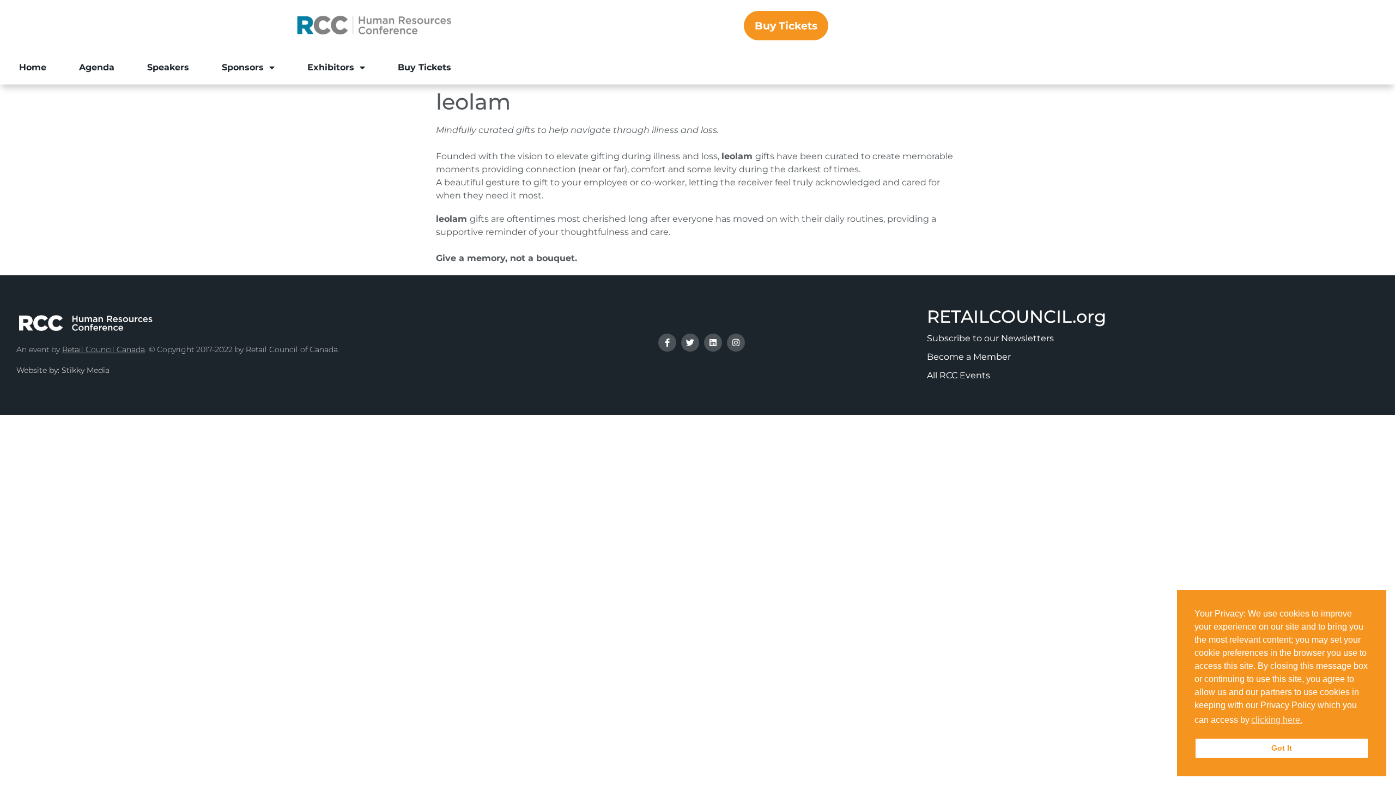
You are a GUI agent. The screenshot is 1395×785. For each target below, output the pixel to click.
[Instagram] (736, 343)
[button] (1307, 721)
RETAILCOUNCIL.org (1016, 316)
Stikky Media (86, 370)
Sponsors (243, 67)
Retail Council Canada (103, 349)
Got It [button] (1281, 748)
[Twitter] (690, 343)
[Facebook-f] (667, 343)
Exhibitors (330, 67)
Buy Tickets (424, 67)
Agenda (96, 67)
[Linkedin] (713, 343)
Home (32, 67)
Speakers (168, 67)
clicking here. (1276, 719)
